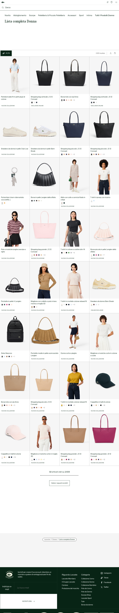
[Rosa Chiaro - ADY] (39, 460)
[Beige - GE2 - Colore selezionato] (32, 307)
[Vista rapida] (27, 91)
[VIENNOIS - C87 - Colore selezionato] (32, 408)
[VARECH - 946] (34, 201)
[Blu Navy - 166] (69, 305)
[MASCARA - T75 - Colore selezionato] (62, 460)
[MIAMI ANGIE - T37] (69, 100)
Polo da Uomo (86, 588)
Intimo (89, 15)
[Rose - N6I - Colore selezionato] (62, 305)
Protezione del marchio (70, 588)
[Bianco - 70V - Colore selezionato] (91, 201)
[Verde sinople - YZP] (64, 203)
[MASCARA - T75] (69, 154)
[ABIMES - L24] (9, 357)
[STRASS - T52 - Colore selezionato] (2, 203)
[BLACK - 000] (94, 102)
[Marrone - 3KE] (34, 307)
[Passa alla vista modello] (111, 53)
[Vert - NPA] (69, 253)
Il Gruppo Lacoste (68, 582)
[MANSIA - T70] (11, 305)
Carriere (65, 585)
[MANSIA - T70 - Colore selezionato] (91, 255)
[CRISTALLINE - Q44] (41, 201)
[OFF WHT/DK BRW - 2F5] (98, 305)
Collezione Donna (87, 582)
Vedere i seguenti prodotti (59, 483)
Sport (81, 15)
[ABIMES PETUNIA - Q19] (64, 100)
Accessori (72, 15)
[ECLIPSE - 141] (36, 102)
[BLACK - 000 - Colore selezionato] (32, 102)
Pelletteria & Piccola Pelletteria (51, 15)
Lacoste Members (69, 578)
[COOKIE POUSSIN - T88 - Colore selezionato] (2, 405)
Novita (8, 15)
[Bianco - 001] (64, 305)
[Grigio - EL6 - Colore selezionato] (62, 253)
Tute (82, 601)
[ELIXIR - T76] (66, 154)
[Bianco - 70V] (36, 307)
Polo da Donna (86, 592)
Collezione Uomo (87, 578)
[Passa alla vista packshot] (115, 53)
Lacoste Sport (86, 598)
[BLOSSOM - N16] (41, 408)
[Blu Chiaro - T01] (94, 201)
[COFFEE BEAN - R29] (36, 201)
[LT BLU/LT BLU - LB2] (96, 305)
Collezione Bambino (88, 585)
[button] (112, 2)
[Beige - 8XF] (96, 405)
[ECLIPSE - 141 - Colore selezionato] (91, 102)
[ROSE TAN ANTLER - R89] (66, 100)
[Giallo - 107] (41, 460)
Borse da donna (87, 605)
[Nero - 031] (66, 253)
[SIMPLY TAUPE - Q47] (11, 357)
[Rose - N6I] (64, 253)
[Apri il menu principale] (116, 2)
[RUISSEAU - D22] (4, 357)
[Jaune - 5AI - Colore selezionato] (62, 405)
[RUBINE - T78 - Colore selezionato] (91, 460)
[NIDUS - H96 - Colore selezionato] (32, 255)
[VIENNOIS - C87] (64, 154)
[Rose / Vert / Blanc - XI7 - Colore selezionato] (62, 203)
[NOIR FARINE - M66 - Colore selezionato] (62, 100)
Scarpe (32, 15)
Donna (54, 539)
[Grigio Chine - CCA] (71, 253)
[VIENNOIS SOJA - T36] (71, 100)
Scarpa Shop (86, 595)
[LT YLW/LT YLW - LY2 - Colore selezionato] (91, 305)
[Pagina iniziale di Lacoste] (3, 2)
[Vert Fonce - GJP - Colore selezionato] (91, 405)
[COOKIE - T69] (7, 357)
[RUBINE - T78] (36, 255)
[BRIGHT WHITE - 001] (34, 102)
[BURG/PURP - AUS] (94, 305)
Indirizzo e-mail (7, 588)
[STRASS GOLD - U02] (4, 203)
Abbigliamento (19, 15)
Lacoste (47, 539)
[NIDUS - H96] (71, 154)
